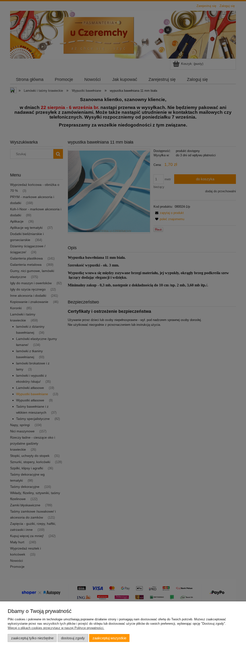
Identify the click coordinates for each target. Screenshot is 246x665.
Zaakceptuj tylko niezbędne (32, 638)
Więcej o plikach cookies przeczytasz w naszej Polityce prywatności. (56, 628)
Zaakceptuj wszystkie (109, 638)
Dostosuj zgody (73, 638)
